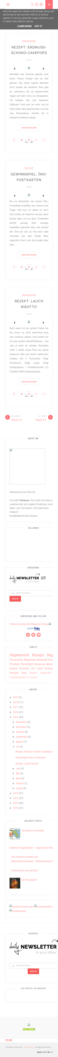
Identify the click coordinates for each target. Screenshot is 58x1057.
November (21, 727)
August (19, 741)
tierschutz (16, 659)
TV (27, 677)
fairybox (33, 673)
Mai (18, 773)
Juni (18, 768)
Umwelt (52, 659)
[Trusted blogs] (18, 911)
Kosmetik (24, 668)
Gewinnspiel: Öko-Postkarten (30, 757)
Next (43, 68)
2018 (15, 702)
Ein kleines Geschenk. (33, 830)
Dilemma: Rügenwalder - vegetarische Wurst (33, 847)
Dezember (21, 722)
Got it (38, 26)
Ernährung (29, 41)
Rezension (40, 664)
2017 (15, 707)
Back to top (44, 1052)
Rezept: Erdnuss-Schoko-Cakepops (34, 751)
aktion (29, 168)
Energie (13, 668)
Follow (44, 624)
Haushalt (33, 677)
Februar (20, 783)
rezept (38, 655)
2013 (15, 798)
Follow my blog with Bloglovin (25, 624)
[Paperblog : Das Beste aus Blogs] (33, 630)
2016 (15, 712)
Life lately (37, 668)
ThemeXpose (29, 1047)
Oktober (20, 731)
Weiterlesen (29, 127)
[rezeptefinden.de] (44, 906)
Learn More (24, 26)
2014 (15, 793)
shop (24, 672)
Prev (14, 68)
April (18, 778)
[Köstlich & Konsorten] (22, 906)
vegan (52, 655)
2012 (15, 803)
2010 (15, 808)
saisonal (42, 659)
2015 (15, 717)
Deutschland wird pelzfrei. (24, 870)
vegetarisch (19, 655)
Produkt (14, 664)
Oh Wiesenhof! (29, 879)
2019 (15, 697)
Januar (19, 788)
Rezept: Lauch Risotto (26, 763)
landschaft (45, 673)
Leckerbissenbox (18, 677)
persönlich (26, 664)
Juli (18, 746)
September (22, 736)
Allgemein (30, 659)
